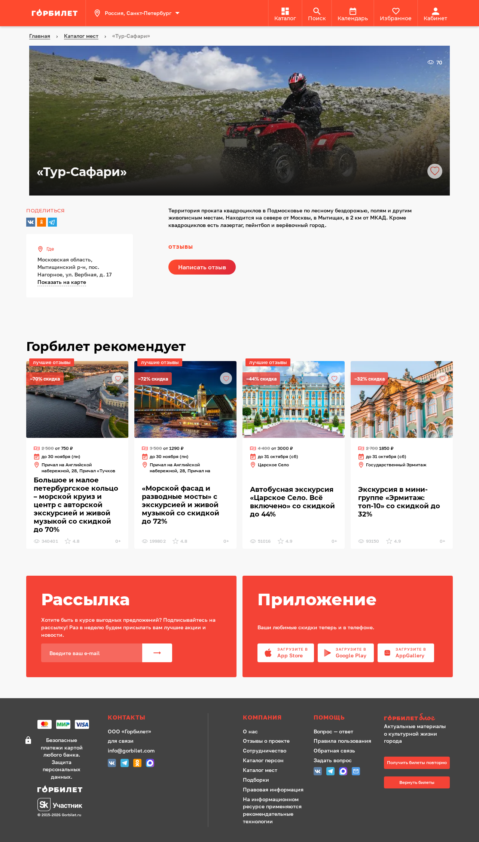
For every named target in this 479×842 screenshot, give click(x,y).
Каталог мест (260, 770)
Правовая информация (273, 789)
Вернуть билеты (416, 782)
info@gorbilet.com (131, 750)
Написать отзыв (202, 267)
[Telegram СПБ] (124, 764)
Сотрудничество (264, 750)
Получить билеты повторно (417, 762)
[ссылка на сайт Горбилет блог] (417, 718)
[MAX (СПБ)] (150, 764)
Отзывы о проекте (266, 740)
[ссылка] (55, 13)
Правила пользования (342, 740)
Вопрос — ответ (333, 731)
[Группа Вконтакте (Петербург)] (112, 764)
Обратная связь (334, 750)
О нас (250, 731)
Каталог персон (263, 760)
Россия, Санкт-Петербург (138, 13)
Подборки (256, 779)
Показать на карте (61, 282)
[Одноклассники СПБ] (137, 764)
